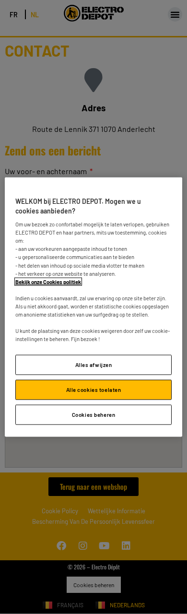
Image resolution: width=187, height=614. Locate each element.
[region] (94, 307)
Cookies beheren (94, 415)
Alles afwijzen (93, 365)
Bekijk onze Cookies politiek (48, 281)
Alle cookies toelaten (93, 390)
